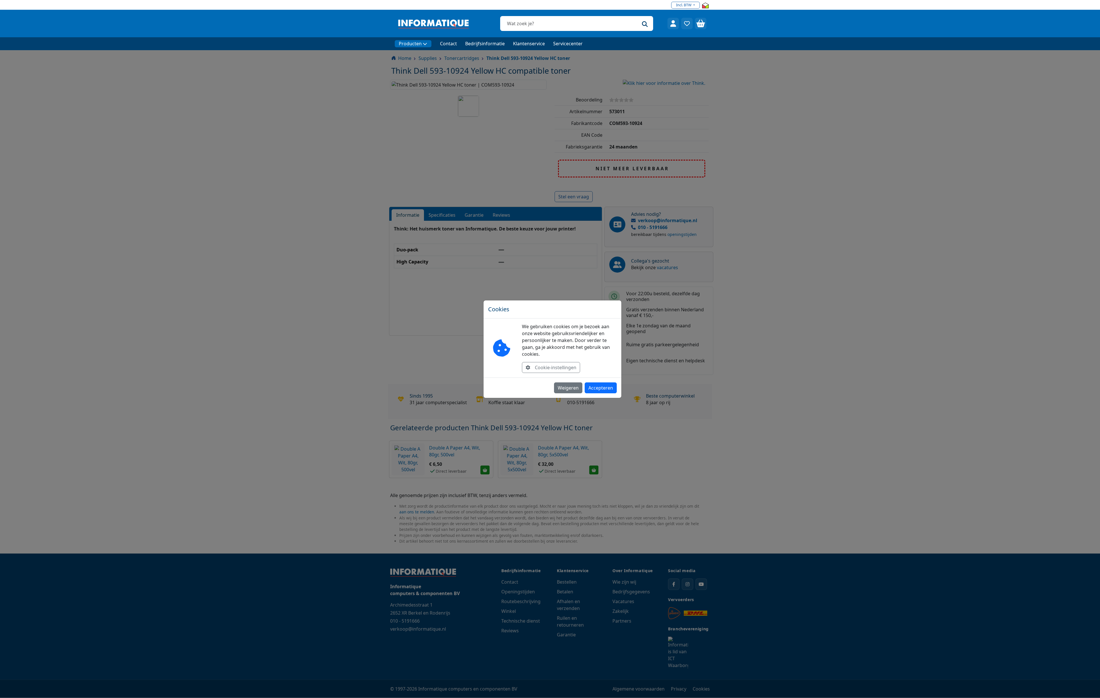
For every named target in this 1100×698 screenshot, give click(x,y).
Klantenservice (529, 43)
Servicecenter (568, 43)
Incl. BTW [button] (684, 4)
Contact (448, 43)
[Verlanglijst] (687, 23)
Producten (410, 43)
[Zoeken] (644, 23)
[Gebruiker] (673, 23)
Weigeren (568, 388)
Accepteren (600, 388)
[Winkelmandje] (700, 23)
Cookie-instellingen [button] (555, 367)
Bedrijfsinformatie (485, 43)
